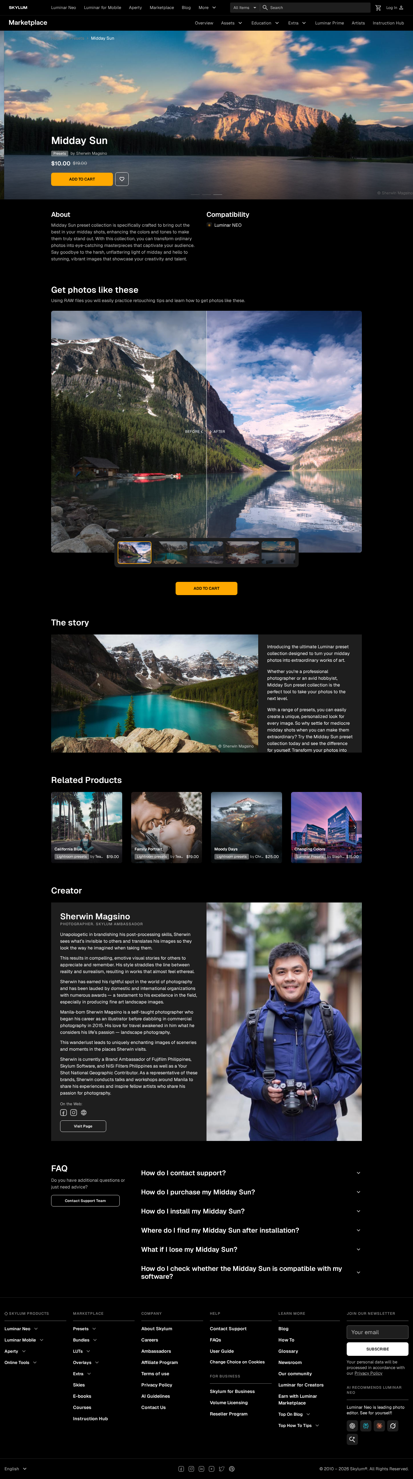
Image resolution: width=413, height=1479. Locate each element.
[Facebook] (63, 1112)
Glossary (288, 1351)
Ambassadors (156, 1351)
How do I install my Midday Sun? (251, 1211)
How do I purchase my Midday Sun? (251, 1192)
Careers (149, 1340)
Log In (395, 8)
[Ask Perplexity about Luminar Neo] (365, 1425)
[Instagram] (73, 1112)
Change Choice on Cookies (237, 1362)
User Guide (222, 1351)
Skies (79, 1385)
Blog (186, 7)
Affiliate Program (159, 1362)
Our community (295, 1374)
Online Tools (21, 1362)
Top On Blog (295, 1414)
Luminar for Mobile (102, 7)
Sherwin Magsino (91, 153)
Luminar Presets (310, 856)
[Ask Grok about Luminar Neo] (392, 1425)
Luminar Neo (63, 7)
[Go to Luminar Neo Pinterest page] (232, 1469)
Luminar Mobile (24, 1340)
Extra (297, 23)
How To (286, 1340)
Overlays (86, 1362)
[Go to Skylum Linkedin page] (201, 1469)
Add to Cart (82, 179)
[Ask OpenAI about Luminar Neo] (352, 1425)
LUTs (82, 1351)
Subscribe (377, 1349)
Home (57, 38)
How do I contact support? (251, 1173)
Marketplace (162, 7)
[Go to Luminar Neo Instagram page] (191, 1469)
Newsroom (290, 1362)
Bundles (85, 1340)
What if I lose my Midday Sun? (251, 1249)
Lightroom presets (72, 856)
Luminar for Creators (301, 1385)
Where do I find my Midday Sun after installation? (251, 1230)
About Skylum (156, 1329)
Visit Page (83, 1126)
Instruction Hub (388, 23)
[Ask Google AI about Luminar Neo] (352, 1439)
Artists (358, 23)
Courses (82, 1407)
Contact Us (153, 1407)
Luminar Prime (329, 23)
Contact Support (228, 1329)
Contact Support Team (85, 1200)
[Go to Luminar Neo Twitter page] (221, 1469)
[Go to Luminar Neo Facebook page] (181, 1469)
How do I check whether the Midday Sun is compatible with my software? (251, 1272)
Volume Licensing (229, 1403)
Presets (76, 38)
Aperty (135, 7)
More (208, 8)
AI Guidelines (155, 1396)
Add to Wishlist (86, 820)
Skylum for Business (232, 1391)
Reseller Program (229, 1414)
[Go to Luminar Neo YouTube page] (211, 1469)
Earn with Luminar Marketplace (297, 1399)
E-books (82, 1396)
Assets (232, 23)
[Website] (83, 1112)
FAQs (215, 1340)
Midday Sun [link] (102, 38)
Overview (204, 23)
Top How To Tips (299, 1425)
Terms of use (155, 1374)
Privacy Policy (156, 1385)
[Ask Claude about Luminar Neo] (379, 1425)
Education (265, 23)
